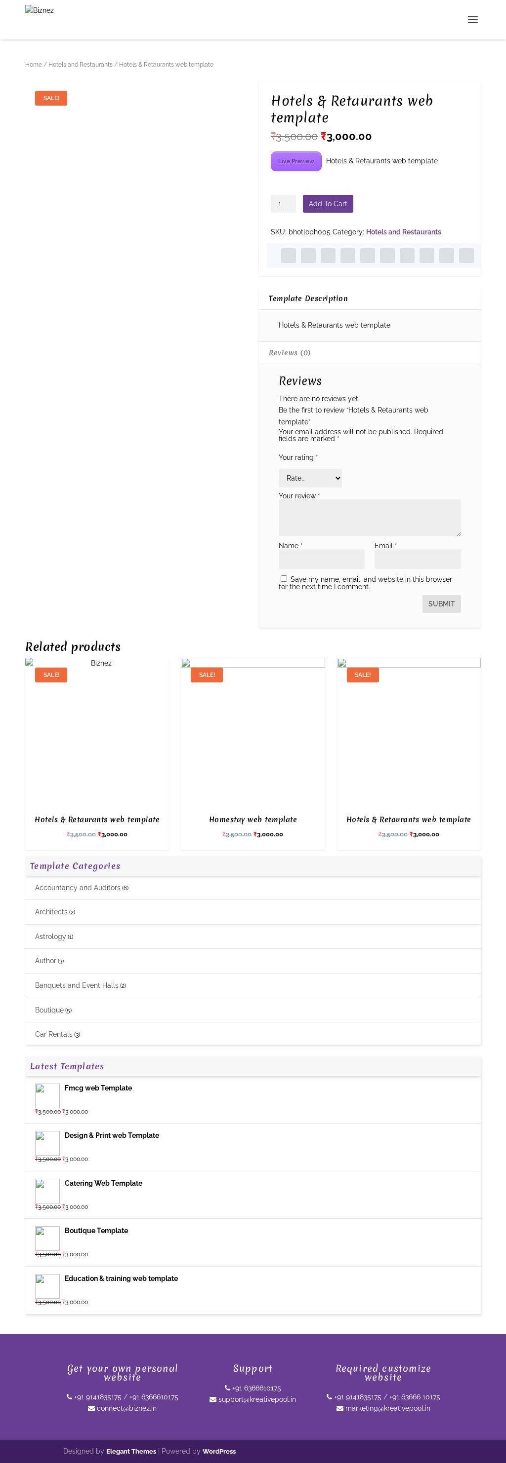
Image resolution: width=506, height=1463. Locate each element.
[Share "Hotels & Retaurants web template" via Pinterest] (367, 255)
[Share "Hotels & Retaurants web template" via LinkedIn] (387, 255)
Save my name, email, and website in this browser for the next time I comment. (365, 583)
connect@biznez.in (126, 1408)
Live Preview (296, 161)
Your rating (298, 457)
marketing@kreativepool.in (386, 1408)
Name (291, 546)
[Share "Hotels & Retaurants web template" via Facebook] (288, 255)
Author (45, 961)
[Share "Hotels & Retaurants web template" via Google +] (328, 255)
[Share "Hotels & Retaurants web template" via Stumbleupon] (427, 255)
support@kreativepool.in (256, 1399)
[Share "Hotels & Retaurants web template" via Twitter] (308, 255)
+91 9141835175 (97, 1397)
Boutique (49, 1010)
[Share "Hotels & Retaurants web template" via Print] (466, 255)
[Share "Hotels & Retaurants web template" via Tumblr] (347, 255)
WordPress (219, 1451)
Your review (299, 496)
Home (33, 64)
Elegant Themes (131, 1451)
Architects (51, 912)
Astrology (50, 936)
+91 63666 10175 (414, 1397)
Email (386, 546)
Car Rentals (54, 1034)
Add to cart (328, 204)
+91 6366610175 (153, 1397)
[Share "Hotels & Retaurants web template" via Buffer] (407, 255)
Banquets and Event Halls (77, 985)
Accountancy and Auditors (78, 888)
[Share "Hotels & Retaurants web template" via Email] (446, 255)
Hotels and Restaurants (80, 64)
